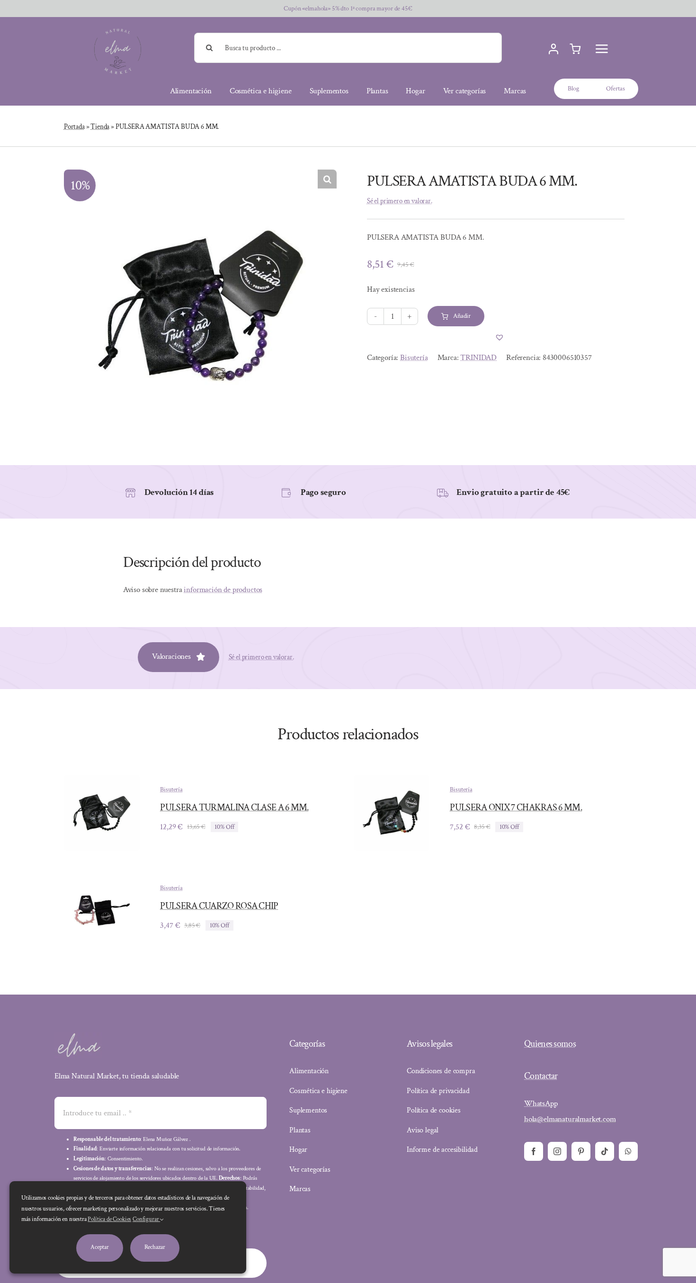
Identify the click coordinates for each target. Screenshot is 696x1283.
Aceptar (99, 1247)
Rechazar (154, 1247)
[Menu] (602, 49)
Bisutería (414, 357)
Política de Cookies (109, 1219)
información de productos (223, 589)
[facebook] (533, 1151)
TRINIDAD (478, 357)
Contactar (541, 1076)
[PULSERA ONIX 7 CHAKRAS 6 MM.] (391, 781)
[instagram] (557, 1151)
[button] (327, 179)
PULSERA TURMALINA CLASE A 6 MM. (234, 807)
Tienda (99, 126)
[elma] (78, 1036)
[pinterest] (580, 1151)
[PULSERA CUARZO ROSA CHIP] (102, 880)
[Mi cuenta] (553, 49)
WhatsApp (541, 1103)
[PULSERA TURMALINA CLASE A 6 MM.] (102, 781)
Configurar (146, 1219)
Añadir (462, 316)
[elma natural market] (117, 28)
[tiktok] (604, 1151)
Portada (74, 126)
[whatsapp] (628, 1151)
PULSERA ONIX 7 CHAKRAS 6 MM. (516, 807)
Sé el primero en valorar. (399, 201)
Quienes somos (550, 1044)
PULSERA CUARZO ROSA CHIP (219, 906)
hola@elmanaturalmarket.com (570, 1119)
